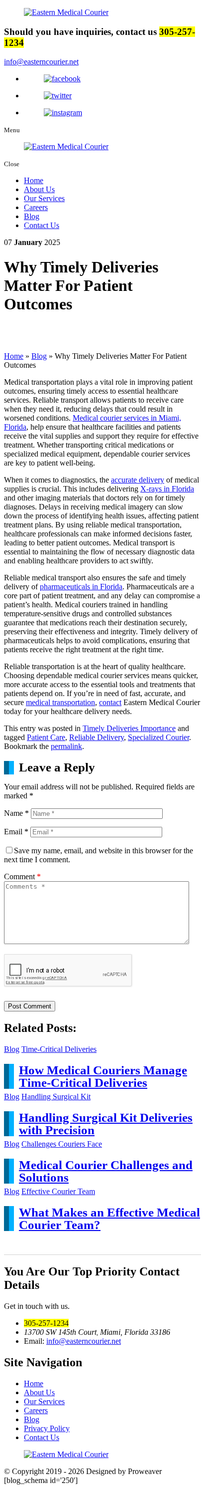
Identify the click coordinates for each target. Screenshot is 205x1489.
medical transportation (60, 702)
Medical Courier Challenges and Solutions (106, 1171)
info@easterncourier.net (41, 61)
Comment (22, 876)
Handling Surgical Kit (56, 1096)
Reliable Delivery (96, 737)
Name (16, 813)
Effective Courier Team (58, 1191)
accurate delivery (137, 480)
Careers (36, 207)
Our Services (44, 198)
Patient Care (46, 737)
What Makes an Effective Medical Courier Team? (109, 1219)
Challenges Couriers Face (61, 1144)
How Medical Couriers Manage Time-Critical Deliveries (103, 1076)
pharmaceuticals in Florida (81, 586)
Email (16, 831)
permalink (66, 746)
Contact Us (41, 225)
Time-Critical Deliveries (59, 1049)
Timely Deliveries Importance (129, 728)
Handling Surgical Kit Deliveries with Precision (106, 1124)
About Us (39, 189)
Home (33, 180)
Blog (31, 216)
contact (110, 702)
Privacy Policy (47, 1428)
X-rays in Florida (167, 489)
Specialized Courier (158, 737)
